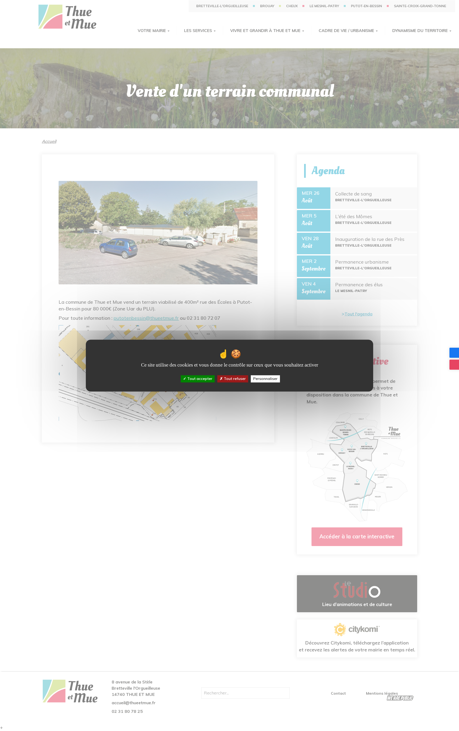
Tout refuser (234, 378)
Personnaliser (265, 378)
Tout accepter (199, 378)
